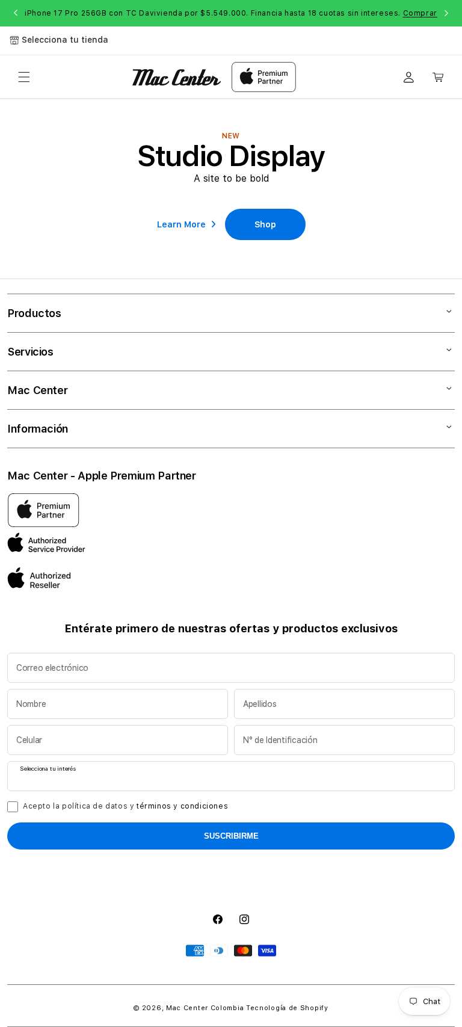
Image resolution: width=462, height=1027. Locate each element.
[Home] (176, 77)
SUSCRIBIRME (231, 835)
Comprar (420, 13)
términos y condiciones (182, 806)
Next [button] (446, 13)
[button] (24, 77)
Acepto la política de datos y (125, 806)
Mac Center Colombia (205, 1008)
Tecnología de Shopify (287, 1008)
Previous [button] (16, 13)
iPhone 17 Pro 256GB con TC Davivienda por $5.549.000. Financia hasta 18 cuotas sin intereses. (231, 13)
